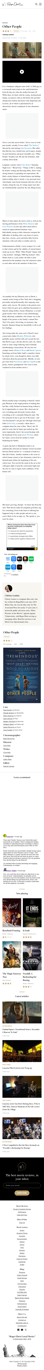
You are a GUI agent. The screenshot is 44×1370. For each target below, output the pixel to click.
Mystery (22, 1250)
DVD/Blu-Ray (22, 1292)
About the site (22, 1317)
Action (22, 1230)
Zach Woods (27, 435)
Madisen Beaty (20, 350)
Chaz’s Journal (22, 1275)
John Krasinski (26, 148)
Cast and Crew (22, 1215)
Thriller (22, 1265)
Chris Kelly (25, 165)
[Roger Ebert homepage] (12, 4)
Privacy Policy (22, 1366)
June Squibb (31, 361)
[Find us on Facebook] (18, 1330)
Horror (22, 1245)
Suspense (22, 1262)
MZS (22, 1281)
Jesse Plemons (7, 226)
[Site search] (36, 4)
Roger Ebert (22, 1307)
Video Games (22, 1295)
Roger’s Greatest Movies (22, 1209)
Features (22, 1301)
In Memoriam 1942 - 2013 (22, 1339)
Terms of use (22, 1363)
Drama (16, 31)
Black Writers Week (22, 1298)
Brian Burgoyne (9, 739)
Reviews (5, 23)
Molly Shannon (28, 223)
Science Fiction (22, 1259)
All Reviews (22, 1212)
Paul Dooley (18, 361)
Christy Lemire (8, 35)
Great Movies (22, 1278)
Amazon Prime (22, 1233)
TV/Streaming (22, 1304)
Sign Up (22, 1223)
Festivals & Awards (22, 1309)
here (26, 622)
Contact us (22, 1320)
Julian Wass (7, 759)
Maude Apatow (35, 350)
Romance (22, 1256)
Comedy (22, 1236)
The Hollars (33, 145)
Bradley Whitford (24, 336)
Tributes (22, 1289)
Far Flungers (22, 1284)
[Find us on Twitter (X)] (26, 1330)
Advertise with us (22, 1323)
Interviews (22, 1287)
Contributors (22, 1326)
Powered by (7, 575)
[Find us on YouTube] (22, 1330)
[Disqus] (22, 858)
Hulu (22, 1247)
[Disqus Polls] (22, 807)
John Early (11, 423)
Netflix (22, 1253)
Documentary (22, 1239)
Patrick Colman (8, 766)
